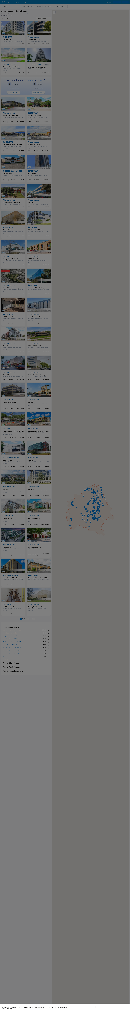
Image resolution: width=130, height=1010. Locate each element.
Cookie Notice (9, 1008)
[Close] (127, 1006)
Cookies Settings (99, 1006)
